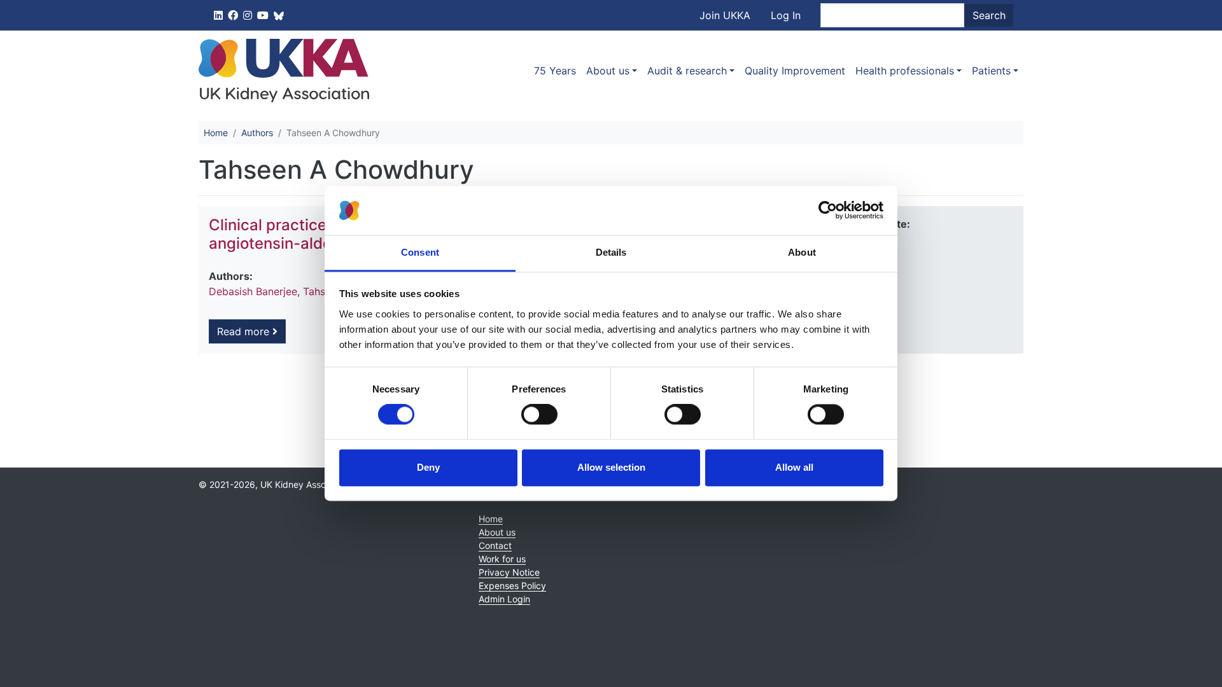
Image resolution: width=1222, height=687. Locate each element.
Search (989, 15)
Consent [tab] (420, 252)
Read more (244, 331)
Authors (257, 132)
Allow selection (611, 467)
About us (607, 70)
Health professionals (904, 70)
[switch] (539, 415)
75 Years (555, 70)
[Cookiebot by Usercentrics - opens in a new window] (827, 210)
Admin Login (504, 598)
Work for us (502, 558)
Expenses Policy (512, 585)
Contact (495, 545)
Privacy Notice (509, 572)
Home (216, 132)
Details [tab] (611, 252)
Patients (991, 70)
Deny (428, 467)
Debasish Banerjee (253, 291)
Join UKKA (724, 15)
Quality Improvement (795, 70)
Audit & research (687, 70)
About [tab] (802, 252)
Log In (786, 15)
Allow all (794, 467)
